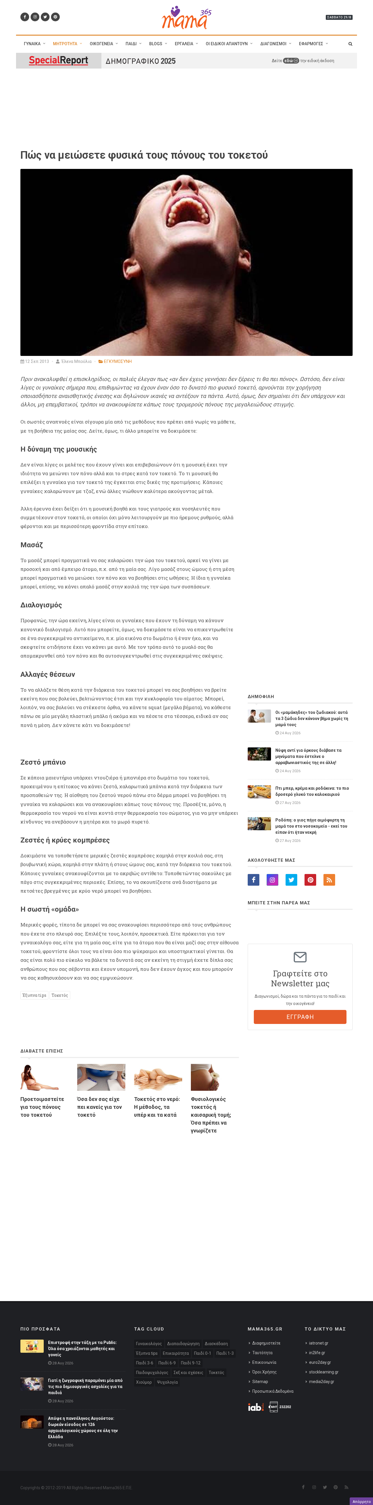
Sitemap (260, 1381)
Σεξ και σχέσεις (188, 1372)
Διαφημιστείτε (266, 1343)
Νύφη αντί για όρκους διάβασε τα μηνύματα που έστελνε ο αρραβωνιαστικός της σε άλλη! (308, 756)
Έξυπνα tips (34, 995)
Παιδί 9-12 (190, 1363)
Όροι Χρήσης (264, 1372)
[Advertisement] (129, 1206)
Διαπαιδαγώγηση (183, 1343)
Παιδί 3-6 (144, 1363)
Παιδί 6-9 (167, 1363)
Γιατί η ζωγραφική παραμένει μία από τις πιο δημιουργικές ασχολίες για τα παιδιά (85, 1386)
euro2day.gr (320, 1362)
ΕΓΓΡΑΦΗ (300, 1016)
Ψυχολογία (167, 1382)
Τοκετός (60, 995)
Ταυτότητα (262, 1352)
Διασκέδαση (216, 1343)
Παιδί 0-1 (202, 1353)
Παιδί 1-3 (225, 1353)
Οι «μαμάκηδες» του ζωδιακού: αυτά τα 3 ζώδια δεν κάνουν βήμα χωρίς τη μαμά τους (311, 718)
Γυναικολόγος (149, 1343)
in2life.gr (317, 1352)
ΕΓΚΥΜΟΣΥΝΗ (118, 361)
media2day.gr (321, 1381)
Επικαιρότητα (176, 1353)
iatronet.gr (318, 1343)
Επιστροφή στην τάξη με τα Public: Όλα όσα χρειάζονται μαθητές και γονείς (82, 1348)
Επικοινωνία (264, 1362)
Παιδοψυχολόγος (152, 1372)
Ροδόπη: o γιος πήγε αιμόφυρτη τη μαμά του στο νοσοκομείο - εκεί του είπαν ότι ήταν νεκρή (311, 826)
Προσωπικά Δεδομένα (272, 1391)
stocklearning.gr (324, 1372)
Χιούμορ (144, 1382)
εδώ (289, 60)
